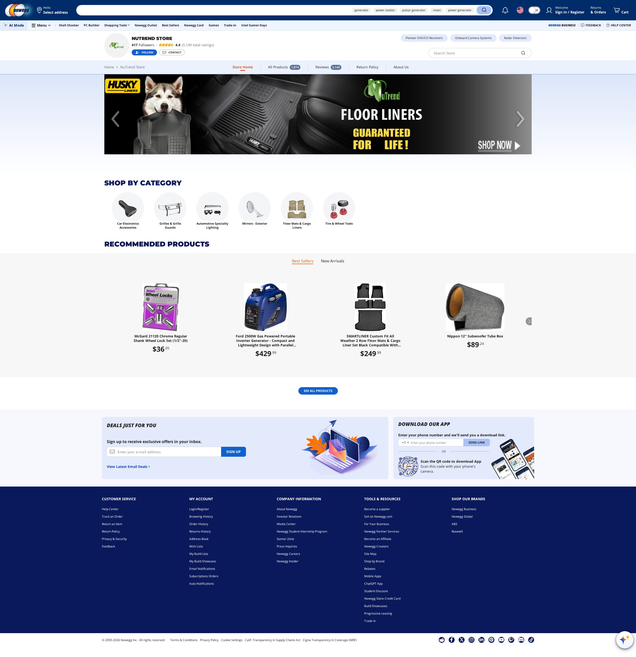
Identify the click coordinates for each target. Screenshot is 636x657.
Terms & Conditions (184, 640)
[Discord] (521, 639)
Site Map (370, 554)
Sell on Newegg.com (378, 516)
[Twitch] (511, 639)
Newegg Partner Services (381, 531)
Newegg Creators (376, 546)
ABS (454, 524)
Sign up (233, 451)
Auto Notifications (201, 583)
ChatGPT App (373, 583)
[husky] (318, 114)
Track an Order (112, 516)
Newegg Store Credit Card (382, 598)
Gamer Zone (285, 539)
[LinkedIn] (481, 639)
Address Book (198, 539)
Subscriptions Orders (203, 576)
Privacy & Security (114, 539)
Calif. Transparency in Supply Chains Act (272, 640)
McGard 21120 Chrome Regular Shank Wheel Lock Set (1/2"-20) (161, 338)
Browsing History (201, 516)
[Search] (484, 10)
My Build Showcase (202, 561)
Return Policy (111, 531)
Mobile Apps (372, 576)
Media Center (286, 524)
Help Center (110, 509)
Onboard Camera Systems (473, 38)
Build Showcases (375, 606)
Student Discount (376, 591)
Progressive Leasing (378, 613)
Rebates (369, 569)
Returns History (200, 531)
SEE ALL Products (318, 391)
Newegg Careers (288, 554)
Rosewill (457, 531)
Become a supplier (377, 509)
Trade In (370, 621)
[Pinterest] (491, 639)
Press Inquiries (287, 546)
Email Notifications (202, 569)
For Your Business (376, 524)
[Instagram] (472, 639)
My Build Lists (198, 554)
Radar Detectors (515, 38)
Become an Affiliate (377, 539)
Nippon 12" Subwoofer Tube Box (475, 336)
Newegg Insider (287, 561)
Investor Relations (289, 516)
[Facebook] (451, 639)
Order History (198, 524)
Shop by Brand (374, 561)
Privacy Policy (209, 640)
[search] (523, 53)
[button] (53, 10)
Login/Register (199, 509)
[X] (461, 639)
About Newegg (287, 509)
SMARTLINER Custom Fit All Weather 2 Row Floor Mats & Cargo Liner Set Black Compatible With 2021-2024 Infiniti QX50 (370, 340)
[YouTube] (501, 639)
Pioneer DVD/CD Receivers (424, 38)
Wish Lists (196, 546)
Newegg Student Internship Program (302, 531)
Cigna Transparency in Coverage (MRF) (330, 640)
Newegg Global (462, 516)
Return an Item (112, 524)
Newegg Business (464, 509)
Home (109, 67)
